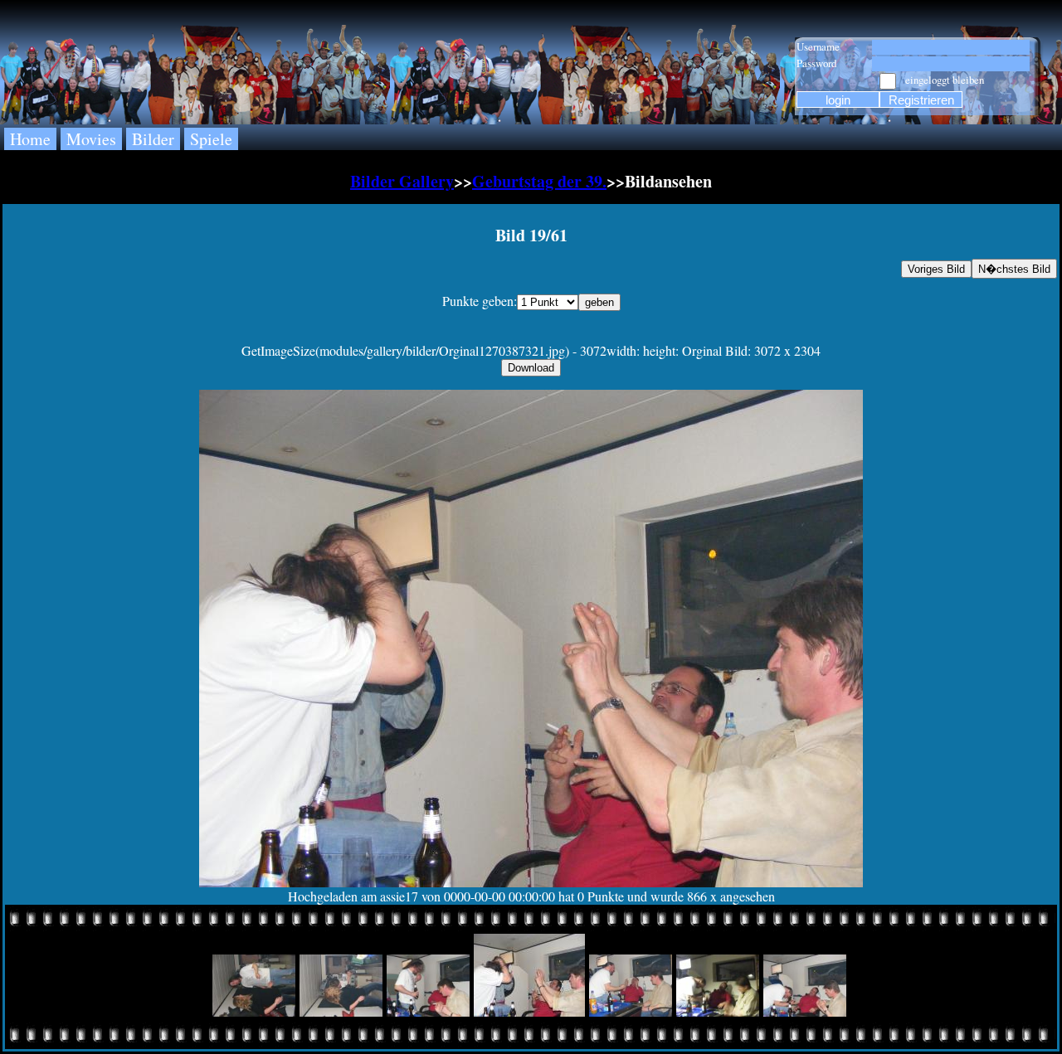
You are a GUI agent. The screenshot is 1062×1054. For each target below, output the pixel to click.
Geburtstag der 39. (539, 181)
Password (816, 63)
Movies (91, 139)
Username (818, 46)
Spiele (211, 139)
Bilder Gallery (402, 181)
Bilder (153, 139)
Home (30, 139)
